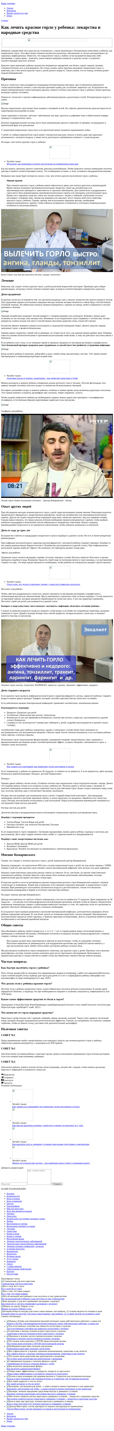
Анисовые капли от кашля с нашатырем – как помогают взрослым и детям (42, 378)
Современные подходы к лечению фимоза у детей (30, 1364)
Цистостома (12, 1274)
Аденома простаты (16, 1249)
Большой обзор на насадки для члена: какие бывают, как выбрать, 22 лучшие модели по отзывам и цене (50, 1314)
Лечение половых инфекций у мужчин (25, 1246)
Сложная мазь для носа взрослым (17, 1284)
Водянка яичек (14, 1256)
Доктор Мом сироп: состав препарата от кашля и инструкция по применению (44, 1409)
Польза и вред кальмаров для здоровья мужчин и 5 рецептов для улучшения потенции (48, 1379)
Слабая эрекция (14, 1266)
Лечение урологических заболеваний (24, 1241)
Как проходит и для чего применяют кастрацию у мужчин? (29, 1304)
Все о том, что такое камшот (14, 1294)
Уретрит (10, 1214)
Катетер (10, 1271)
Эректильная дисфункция (19, 1269)
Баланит (10, 1193)
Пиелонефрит (13, 1206)
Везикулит (12, 1254)
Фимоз (10, 1221)
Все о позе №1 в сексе (11, 1289)
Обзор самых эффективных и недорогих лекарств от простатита (37, 1374)
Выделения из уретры (17, 1224)
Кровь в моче (13, 1234)
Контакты (11, 10)
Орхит (10, 1264)
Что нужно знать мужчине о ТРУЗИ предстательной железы (35, 1343)
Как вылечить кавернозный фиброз (23, 1369)
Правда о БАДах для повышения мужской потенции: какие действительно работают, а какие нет (53, 1323)
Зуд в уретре (12, 1259)
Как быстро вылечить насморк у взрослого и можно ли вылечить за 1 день (47, 1125)
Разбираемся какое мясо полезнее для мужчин (28, 1348)
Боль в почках (13, 1198)
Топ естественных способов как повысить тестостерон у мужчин (38, 1328)
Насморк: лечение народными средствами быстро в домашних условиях (41, 1394)
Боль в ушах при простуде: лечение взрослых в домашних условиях (39, 1404)
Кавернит (11, 1261)
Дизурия (11, 1229)
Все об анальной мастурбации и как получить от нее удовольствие (33, 1299)
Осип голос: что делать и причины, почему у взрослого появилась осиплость (43, 584)
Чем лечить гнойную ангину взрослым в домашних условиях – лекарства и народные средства (52, 1399)
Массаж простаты (15, 1208)
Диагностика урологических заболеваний (26, 1244)
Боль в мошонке (14, 1201)
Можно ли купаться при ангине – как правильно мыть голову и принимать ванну (51, 1163)
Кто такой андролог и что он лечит (23, 1384)
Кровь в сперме (14, 1236)
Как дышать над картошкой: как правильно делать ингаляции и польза (40, 766)
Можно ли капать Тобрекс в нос (16, 1309)
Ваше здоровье (8, 3)
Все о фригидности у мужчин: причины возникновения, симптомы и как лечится (45, 1353)
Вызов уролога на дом (17, 13)
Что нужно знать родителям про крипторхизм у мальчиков (34, 1359)
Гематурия (12, 1231)
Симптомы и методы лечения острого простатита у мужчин (35, 1333)
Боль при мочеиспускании (19, 1211)
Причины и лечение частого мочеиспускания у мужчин (33, 1338)
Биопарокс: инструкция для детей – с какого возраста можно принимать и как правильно (49, 1389)
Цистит (10, 1203)
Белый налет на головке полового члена (26, 1219)
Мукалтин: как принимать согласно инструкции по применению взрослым (42, 164)
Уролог (10, 8)
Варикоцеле (12, 1251)
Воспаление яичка (15, 1239)
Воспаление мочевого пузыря (21, 1226)
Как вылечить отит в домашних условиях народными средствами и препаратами (50, 1144)
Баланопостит (13, 1196)
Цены (9, 16)
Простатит (12, 1216)
